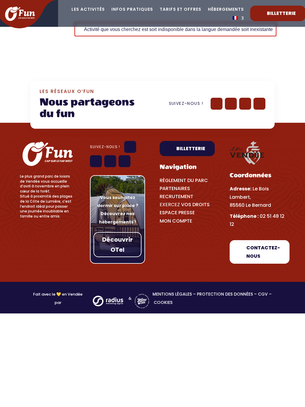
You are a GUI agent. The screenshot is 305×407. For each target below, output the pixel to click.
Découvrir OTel (117, 244)
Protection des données (225, 294)
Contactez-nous (263, 251)
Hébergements (226, 9)
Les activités (88, 9)
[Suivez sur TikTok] (259, 104)
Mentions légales (172, 294)
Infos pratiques (132, 9)
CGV (263, 294)
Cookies (164, 302)
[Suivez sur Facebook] (216, 104)
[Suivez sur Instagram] (245, 104)
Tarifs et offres (180, 9)
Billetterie (190, 148)
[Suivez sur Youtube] (231, 104)
